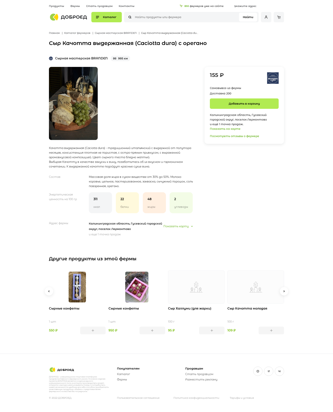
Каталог (123, 374)
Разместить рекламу (201, 379)
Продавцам (194, 368)
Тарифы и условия (242, 397)
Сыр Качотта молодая (247, 308)
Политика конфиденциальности (196, 397)
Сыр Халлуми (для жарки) (189, 308)
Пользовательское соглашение (138, 397)
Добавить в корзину (244, 103)
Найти (248, 17)
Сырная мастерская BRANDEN (81, 58)
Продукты (56, 5)
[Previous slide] (49, 291)
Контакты (127, 5)
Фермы (75, 5)
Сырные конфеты (64, 308)
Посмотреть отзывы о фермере (234, 136)
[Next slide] (284, 291)
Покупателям (128, 368)
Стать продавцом (99, 5)
